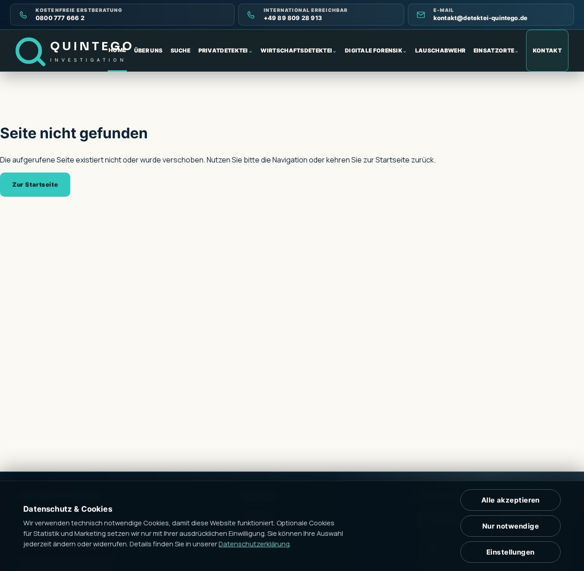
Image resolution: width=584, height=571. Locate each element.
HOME (117, 50)
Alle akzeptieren (510, 500)
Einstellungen (510, 552)
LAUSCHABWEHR (440, 50)
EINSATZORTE (496, 50)
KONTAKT (547, 50)
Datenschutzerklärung (254, 543)
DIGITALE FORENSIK (376, 50)
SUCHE (181, 50)
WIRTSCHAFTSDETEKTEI (299, 50)
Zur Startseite (35, 184)
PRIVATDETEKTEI (225, 50)
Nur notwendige (510, 526)
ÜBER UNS (148, 50)
